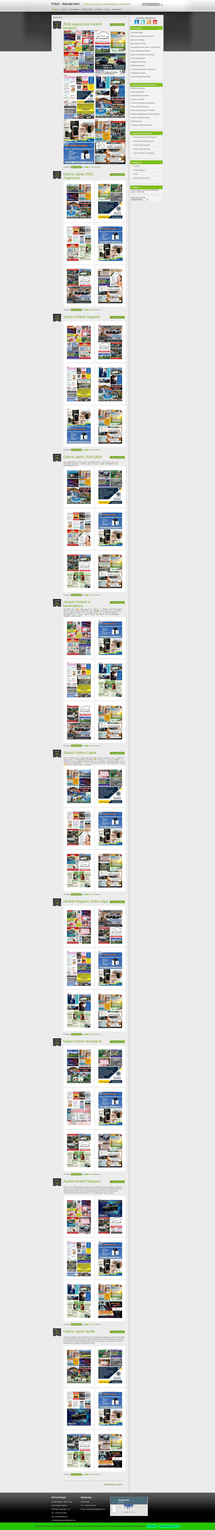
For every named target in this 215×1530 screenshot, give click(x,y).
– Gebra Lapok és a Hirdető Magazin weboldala (91, 4)
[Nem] (212, 1526)
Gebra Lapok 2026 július (82, 457)
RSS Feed (149, 22)
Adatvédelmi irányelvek (169, 1526)
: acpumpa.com (155, 47)
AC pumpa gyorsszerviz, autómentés (143, 69)
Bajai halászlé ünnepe (138, 43)
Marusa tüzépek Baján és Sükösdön (143, 110)
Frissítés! (137, 166)
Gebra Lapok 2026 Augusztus (78, 176)
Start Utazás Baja (136, 32)
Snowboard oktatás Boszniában (141, 125)
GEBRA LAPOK (87, 9)
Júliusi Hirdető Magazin (81, 317)
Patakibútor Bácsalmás (138, 62)
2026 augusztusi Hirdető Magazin (82, 26)
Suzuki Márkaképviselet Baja (140, 51)
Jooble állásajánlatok (138, 58)
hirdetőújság (155, 190)
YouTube (155, 22)
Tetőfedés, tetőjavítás (138, 88)
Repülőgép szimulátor (138, 73)
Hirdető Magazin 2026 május (86, 901)
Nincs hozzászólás (94, 167)
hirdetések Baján (136, 190)
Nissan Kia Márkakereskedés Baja (142, 55)
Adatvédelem (116, 9)
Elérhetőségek (74, 9)
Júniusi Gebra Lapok (79, 753)
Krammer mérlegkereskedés (140, 118)
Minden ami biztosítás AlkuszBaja (142, 36)
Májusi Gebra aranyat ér (82, 1041)
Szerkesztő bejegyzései (142, 178)
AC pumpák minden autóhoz (140, 47)
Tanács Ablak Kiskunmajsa (140, 107)
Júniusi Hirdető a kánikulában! (76, 604)
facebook (137, 22)
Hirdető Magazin (76, 167)
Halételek (98, 9)
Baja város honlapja (137, 40)
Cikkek (107, 9)
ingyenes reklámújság (137, 192)
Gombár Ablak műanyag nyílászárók (143, 103)
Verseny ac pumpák (137, 99)
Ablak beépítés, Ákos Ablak (140, 96)
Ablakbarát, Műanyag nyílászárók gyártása (145, 114)
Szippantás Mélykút (137, 92)
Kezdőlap (55, 9)
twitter (143, 22)
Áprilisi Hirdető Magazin (82, 1181)
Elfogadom (152, 1526)
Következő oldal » (113, 1484)
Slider (136, 174)
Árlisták (63, 9)
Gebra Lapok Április (79, 1331)
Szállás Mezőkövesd (138, 65)
